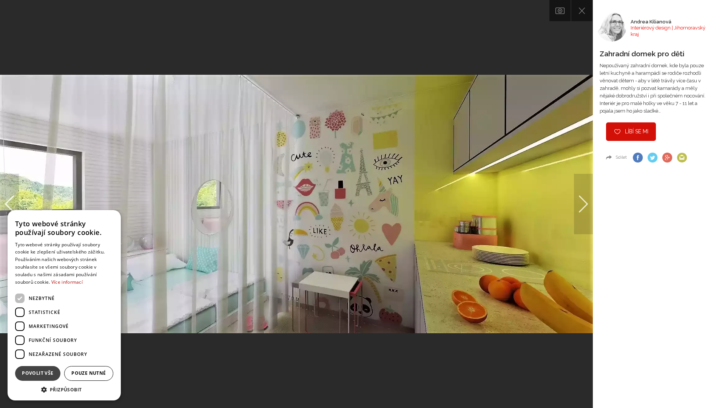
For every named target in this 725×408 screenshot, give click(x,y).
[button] (64, 389)
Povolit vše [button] (37, 373)
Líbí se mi (636, 131)
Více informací (67, 282)
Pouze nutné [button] (88, 373)
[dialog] (64, 305)
